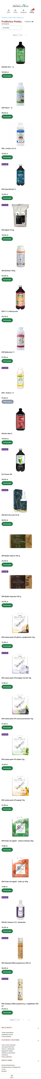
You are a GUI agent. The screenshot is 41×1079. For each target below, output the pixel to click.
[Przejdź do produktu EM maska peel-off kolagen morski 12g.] (20, 663)
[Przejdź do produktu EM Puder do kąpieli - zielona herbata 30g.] (20, 826)
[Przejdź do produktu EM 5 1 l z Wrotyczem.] (20, 297)
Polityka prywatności (8, 1053)
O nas (3, 1069)
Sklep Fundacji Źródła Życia (13, 17)
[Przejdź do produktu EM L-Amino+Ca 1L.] (20, 134)
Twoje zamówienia (7, 1032)
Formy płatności (7, 1057)
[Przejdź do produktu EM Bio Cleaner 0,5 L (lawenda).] (20, 908)
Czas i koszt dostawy (9, 1045)
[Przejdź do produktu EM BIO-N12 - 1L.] (20, 52)
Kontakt (4, 1071)
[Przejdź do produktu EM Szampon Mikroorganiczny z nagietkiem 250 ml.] (20, 989)
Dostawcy (5, 1055)
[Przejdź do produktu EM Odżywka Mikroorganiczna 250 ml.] (20, 948)
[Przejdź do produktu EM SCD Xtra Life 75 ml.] (20, 500)
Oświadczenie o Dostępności (11, 1067)
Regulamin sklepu (7, 1051)
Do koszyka (7, 76)
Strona (15, 35)
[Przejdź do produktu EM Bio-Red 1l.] (20, 419)
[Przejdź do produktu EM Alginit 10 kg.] (20, 215)
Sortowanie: (5, 24)
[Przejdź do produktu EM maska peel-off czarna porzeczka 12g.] (20, 704)
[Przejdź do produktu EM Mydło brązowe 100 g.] (20, 582)
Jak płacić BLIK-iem (8, 1047)
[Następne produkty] (23, 1020)
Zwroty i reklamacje (8, 1049)
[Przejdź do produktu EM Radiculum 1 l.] (20, 337)
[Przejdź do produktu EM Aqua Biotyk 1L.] (20, 175)
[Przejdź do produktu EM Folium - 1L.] (20, 93)
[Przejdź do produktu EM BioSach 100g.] (20, 256)
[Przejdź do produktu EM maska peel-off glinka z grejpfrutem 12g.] (20, 622)
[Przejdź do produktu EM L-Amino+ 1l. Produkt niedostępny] (20, 378)
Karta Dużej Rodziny (8, 1065)
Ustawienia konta (7, 1034)
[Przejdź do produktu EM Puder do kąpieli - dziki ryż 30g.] (20, 867)
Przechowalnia (6, 1036)
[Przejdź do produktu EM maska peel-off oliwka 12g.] (20, 745)
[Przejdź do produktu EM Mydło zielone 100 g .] (20, 541)
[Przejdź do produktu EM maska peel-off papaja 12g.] (20, 785)
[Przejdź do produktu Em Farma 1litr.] (20, 460)
